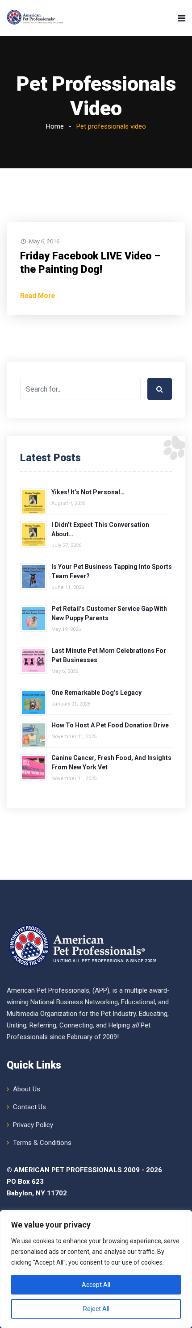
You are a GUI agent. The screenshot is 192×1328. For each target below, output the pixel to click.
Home (55, 126)
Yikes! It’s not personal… (88, 492)
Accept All (96, 1284)
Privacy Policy (33, 1125)
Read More (37, 296)
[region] (96, 1269)
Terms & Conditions (42, 1143)
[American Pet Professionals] (35, 18)
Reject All (96, 1308)
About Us (26, 1089)
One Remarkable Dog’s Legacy (96, 692)
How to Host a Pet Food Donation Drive (110, 725)
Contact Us (29, 1107)
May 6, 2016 (44, 241)
